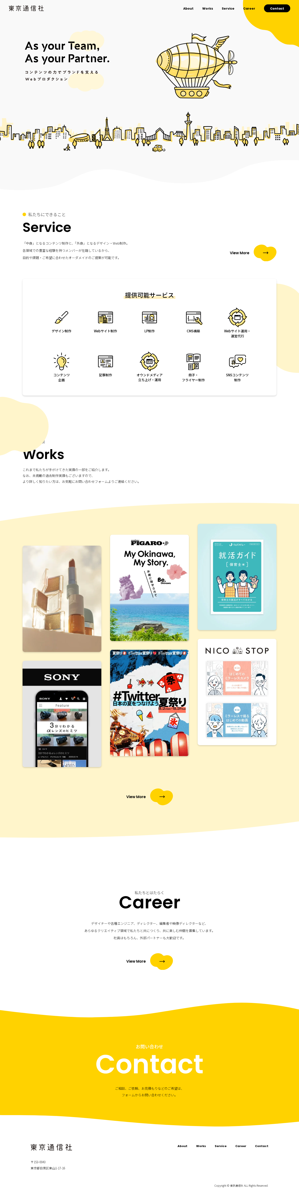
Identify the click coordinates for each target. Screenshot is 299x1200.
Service (228, 8)
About (188, 8)
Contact (277, 8)
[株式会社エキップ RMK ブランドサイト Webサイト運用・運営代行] (62, 599)
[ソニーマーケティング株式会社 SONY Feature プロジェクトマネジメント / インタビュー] (62, 714)
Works (207, 8)
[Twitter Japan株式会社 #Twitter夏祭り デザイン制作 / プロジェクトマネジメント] (149, 703)
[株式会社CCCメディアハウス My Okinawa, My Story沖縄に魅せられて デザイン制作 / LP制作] (149, 588)
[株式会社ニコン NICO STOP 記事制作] (237, 692)
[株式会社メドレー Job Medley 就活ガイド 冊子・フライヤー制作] (237, 577)
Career (249, 8)
